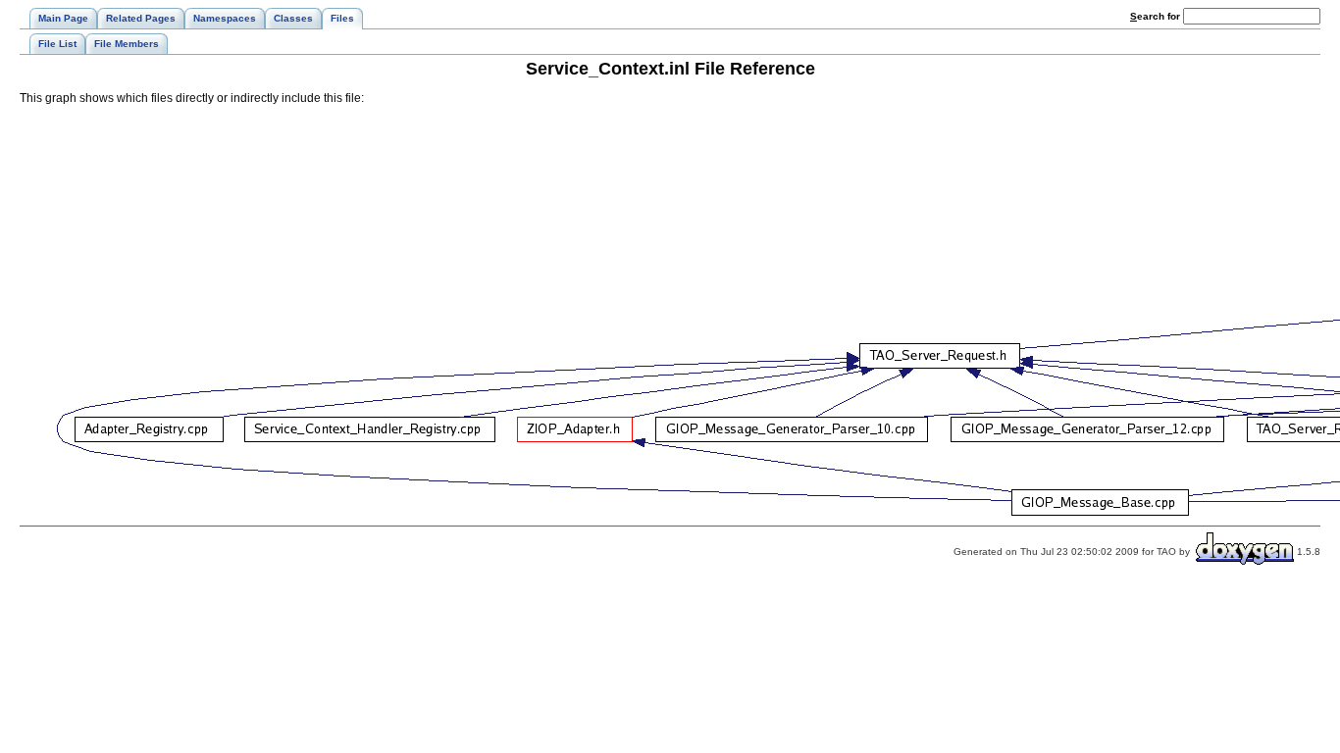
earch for (1156, 16)
